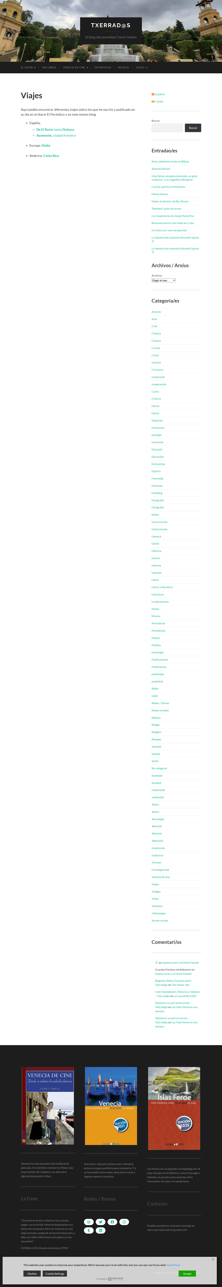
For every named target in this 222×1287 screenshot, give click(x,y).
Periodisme (158, 623)
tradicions (158, 855)
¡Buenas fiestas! (161, 168)
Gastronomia (159, 521)
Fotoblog (157, 492)
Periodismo (158, 630)
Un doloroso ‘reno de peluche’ (169, 230)
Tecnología (158, 819)
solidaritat (158, 797)
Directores (158, 427)
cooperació (158, 376)
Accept (187, 1273)
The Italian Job (180, 984)
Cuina (155, 391)
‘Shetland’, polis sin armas (166, 208)
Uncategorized (160, 869)
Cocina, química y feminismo (168, 186)
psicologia (158, 652)
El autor (27, 67)
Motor (155, 608)
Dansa (155, 405)
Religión (156, 732)
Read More (173, 1265)
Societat (156, 782)
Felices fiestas (160, 194)
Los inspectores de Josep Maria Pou (173, 215)
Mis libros (49, 67)
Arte (154, 319)
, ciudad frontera (56, 135)
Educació (157, 449)
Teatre (155, 804)
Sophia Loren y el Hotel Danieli (180, 962)
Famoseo (157, 485)
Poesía (156, 637)
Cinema (156, 333)
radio (155, 695)
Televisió (157, 826)
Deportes (157, 420)
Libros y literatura (162, 587)
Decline (32, 1273)
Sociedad (157, 775)
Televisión (157, 840)
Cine (154, 326)
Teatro (155, 811)
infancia (156, 565)
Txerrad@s (111, 25)
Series (155, 761)
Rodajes (156, 739)
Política (156, 645)
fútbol (155, 514)
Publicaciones (160, 659)
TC (156, 962)
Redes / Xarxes (160, 703)
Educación (158, 456)
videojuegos (159, 913)
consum (156, 362)
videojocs (157, 905)
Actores (156, 311)
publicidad (158, 674)
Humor (156, 558)
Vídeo (155, 898)
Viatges (156, 891)
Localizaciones (160, 601)
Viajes (140, 67)
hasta (55, 129)
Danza (155, 413)
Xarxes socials (160, 920)
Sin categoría (159, 768)
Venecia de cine (74, 67)
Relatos (123, 67)
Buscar (156, 120)
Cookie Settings (54, 1273)
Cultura (156, 398)
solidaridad (158, 789)
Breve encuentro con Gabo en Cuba (173, 223)
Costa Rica (51, 156)
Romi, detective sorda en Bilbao (170, 161)
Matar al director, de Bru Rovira (170, 201)
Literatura (158, 594)
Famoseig (157, 478)
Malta (46, 145)
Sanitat (156, 753)
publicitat (157, 681)
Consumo (157, 369)
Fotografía (158, 500)
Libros (155, 579)
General (156, 536)
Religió (156, 724)
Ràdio (155, 688)
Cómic (155, 355)
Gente (155, 543)
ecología (156, 434)
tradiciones (158, 848)
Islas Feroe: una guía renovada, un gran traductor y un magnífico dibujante (174, 177)
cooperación (159, 384)
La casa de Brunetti (185, 995)
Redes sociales (160, 710)
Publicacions (159, 666)
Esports (156, 471)
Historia (156, 550)
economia (157, 442)
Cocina (156, 348)
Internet (156, 572)
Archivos (157, 275)
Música (156, 616)
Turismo (156, 862)
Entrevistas (103, 67)
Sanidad (156, 746)
